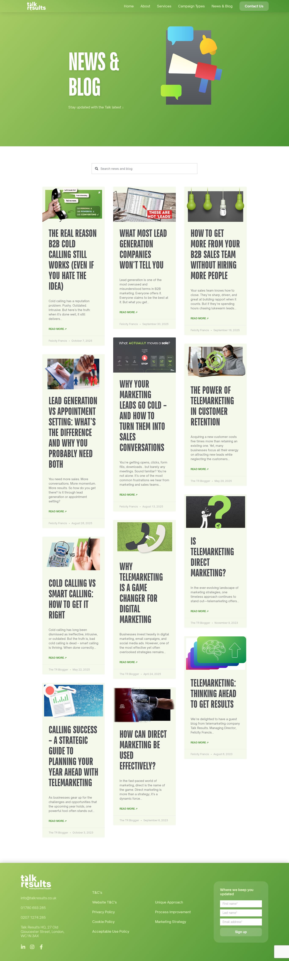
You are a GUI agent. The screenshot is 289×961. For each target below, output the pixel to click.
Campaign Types (191, 6)
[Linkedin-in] (23, 947)
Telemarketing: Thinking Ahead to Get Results (213, 693)
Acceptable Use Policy (110, 931)
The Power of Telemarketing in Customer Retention (212, 406)
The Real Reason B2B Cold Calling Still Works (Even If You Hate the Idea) (73, 259)
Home (129, 6)
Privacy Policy (103, 912)
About (145, 6)
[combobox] (144, 168)
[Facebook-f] (41, 947)
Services (164, 6)
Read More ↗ (58, 328)
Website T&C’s (104, 902)
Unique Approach (169, 902)
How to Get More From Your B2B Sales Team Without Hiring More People (215, 254)
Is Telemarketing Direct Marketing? (212, 557)
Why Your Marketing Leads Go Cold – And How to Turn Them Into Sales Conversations (143, 415)
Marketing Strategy (170, 922)
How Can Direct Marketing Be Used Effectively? (143, 750)
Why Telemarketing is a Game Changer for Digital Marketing (141, 592)
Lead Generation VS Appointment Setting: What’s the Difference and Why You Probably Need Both (73, 432)
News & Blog (222, 6)
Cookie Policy (103, 922)
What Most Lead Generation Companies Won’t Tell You (143, 249)
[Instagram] (32, 947)
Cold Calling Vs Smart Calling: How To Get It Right (72, 599)
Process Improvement (173, 912)
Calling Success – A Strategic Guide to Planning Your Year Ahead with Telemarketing (73, 756)
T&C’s (97, 892)
